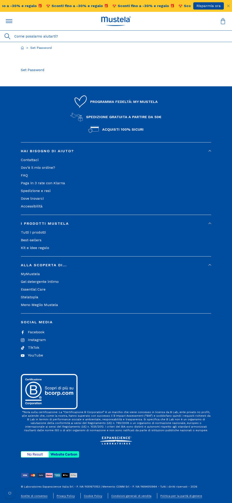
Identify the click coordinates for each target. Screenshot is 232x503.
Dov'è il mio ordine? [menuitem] (38, 167)
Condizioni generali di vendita (131, 496)
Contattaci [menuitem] (30, 160)
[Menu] (9, 21)
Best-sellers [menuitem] (31, 240)
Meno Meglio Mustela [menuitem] (39, 305)
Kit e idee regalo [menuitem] (35, 248)
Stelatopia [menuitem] (29, 297)
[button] (116, 21)
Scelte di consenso (34, 496)
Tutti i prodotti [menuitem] (33, 232)
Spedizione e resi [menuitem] (36, 191)
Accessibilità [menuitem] (32, 206)
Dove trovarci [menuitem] (32, 198)
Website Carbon (64, 454)
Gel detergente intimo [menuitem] (40, 281)
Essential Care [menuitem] (33, 289)
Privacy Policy (66, 496)
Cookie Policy (93, 496)
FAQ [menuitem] (24, 175)
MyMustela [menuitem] (30, 274)
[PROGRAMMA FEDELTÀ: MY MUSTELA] (81, 101)
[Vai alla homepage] (22, 48)
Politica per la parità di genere (181, 496)
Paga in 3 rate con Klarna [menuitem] (43, 183)
